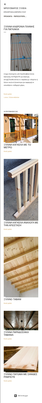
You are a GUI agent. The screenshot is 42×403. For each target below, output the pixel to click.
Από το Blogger (23, 396)
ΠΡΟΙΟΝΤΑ (8, 16)
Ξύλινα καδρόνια (14, 97)
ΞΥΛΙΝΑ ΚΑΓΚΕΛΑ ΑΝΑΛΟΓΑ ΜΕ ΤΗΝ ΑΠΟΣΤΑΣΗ (21, 224)
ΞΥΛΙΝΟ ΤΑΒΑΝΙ (12, 299)
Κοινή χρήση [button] (8, 94)
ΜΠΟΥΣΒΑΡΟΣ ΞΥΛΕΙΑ (15, 8)
